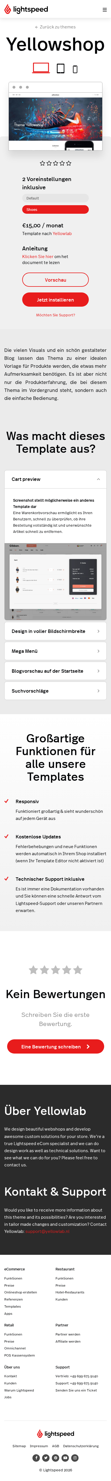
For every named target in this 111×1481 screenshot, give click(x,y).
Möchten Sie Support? (55, 314)
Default (32, 198)
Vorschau (55, 279)
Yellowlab (62, 233)
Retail (9, 1325)
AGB (55, 1445)
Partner (62, 1325)
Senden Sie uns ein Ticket (76, 1390)
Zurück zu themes (58, 27)
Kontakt (10, 1376)
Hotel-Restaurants (70, 1292)
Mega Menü (25, 650)
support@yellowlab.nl (47, 1231)
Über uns (12, 1367)
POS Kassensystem (19, 1355)
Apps (8, 1313)
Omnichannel (15, 1348)
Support (63, 1367)
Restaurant (65, 1269)
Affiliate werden (68, 1341)
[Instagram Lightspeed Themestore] (75, 1458)
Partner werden (68, 1334)
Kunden (62, 1299)
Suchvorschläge (30, 690)
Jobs (7, 1397)
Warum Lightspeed (19, 1390)
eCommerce (14, 1269)
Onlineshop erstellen (20, 1292)
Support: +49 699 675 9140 (77, 1383)
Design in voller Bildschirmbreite (48, 631)
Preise (9, 1285)
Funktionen (13, 1278)
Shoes (31, 209)
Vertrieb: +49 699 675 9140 (77, 1376)
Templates (12, 1306)
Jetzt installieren (55, 299)
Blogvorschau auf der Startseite (47, 670)
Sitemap (19, 1445)
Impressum (39, 1445)
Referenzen (13, 1299)
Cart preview (26, 478)
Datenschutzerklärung (81, 1445)
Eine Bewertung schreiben (51, 1046)
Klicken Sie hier (38, 256)
